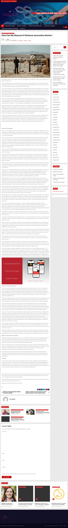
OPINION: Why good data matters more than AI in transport (58, 57)
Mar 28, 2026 (38, 506)
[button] (63, 27)
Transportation (44, 13)
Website (3, 467)
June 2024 (55, 147)
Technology (39, 13)
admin (8, 39)
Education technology (21, 25)
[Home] (2, 26)
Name (3, 453)
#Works (29, 40)
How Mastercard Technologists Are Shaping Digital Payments (42, 413)
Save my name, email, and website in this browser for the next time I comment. (19, 473)
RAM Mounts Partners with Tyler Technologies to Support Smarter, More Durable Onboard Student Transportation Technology (59, 71)
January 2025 (56, 129)
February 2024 (56, 157)
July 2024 (55, 145)
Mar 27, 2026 (55, 506)
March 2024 (55, 155)
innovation (56, 13)
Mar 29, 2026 (22, 506)
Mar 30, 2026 (5, 506)
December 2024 (56, 132)
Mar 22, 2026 (13, 414)
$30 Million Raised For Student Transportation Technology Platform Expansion (59, 78)
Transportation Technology (49, 25)
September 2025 (56, 109)
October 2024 (56, 137)
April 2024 (55, 152)
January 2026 (56, 99)
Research (60, 13)
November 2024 (56, 134)
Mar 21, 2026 (38, 414)
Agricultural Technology (10, 25)
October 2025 (56, 107)
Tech (48, 13)
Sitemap (65, 525)
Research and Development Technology (10, 28)
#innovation (20, 40)
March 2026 (55, 94)
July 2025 (55, 114)
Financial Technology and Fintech (35, 25)
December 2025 (56, 102)
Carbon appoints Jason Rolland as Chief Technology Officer (18, 420)
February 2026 (56, 97)
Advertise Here (50, 525)
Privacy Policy (60, 525)
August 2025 (55, 112)
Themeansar (21, 525)
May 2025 (55, 119)
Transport (51, 13)
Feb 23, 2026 (13, 421)
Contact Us (22, 28)
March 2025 (55, 124)
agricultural (64, 13)
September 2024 (56, 139)
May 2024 (55, 150)
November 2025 (56, 104)
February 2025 (56, 127)
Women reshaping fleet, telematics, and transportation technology (59, 84)
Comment (4, 431)
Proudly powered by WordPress (6, 525)
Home (46, 525)
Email (3, 460)
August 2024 (55, 142)
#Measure (25, 40)
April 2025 (55, 122)
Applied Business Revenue (58, 191)
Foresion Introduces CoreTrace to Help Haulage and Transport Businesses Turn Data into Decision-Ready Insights (25, 505)
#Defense (15, 40)
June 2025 (55, 117)
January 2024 (56, 160)
